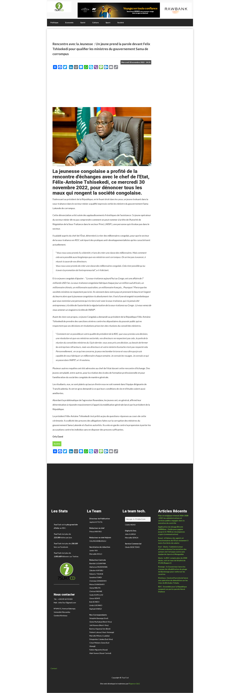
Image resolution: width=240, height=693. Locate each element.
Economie (69, 22)
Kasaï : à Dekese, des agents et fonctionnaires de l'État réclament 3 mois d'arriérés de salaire (173, 540)
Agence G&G (134, 684)
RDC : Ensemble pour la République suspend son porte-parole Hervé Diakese (172, 589)
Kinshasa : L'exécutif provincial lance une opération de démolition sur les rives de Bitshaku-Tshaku (173, 580)
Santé (82, 22)
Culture (95, 22)
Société (120, 22)
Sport (108, 22)
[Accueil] (59, 6)
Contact (54, 668)
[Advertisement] (101, 89)
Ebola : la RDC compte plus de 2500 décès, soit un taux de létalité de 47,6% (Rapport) (172, 560)
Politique (54, 22)
